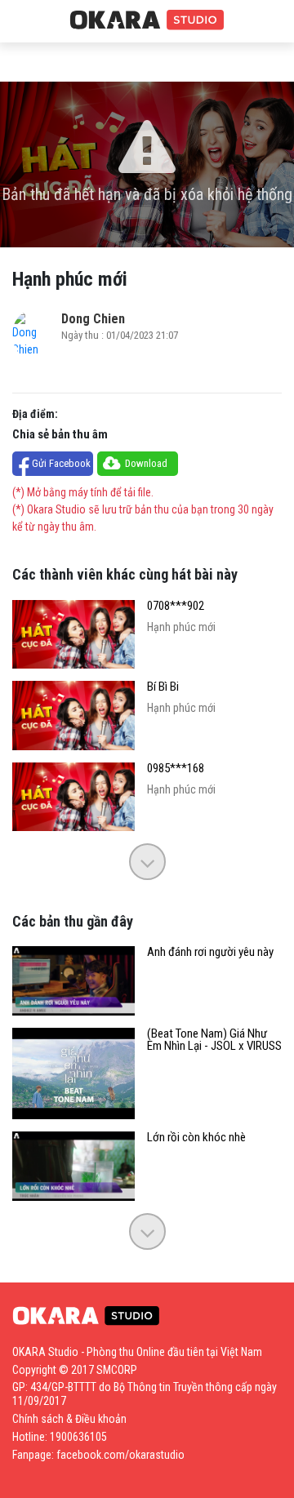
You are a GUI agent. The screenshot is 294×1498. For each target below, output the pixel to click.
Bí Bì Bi (163, 687)
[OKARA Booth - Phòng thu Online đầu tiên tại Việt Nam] (147, 20)
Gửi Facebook (61, 463)
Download (146, 463)
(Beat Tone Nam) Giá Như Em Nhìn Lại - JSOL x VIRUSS (214, 1040)
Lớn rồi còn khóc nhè (196, 1137)
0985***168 (175, 768)
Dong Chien (93, 319)
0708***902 (175, 606)
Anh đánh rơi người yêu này (210, 952)
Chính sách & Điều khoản (69, 1418)
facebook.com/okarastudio (120, 1454)
